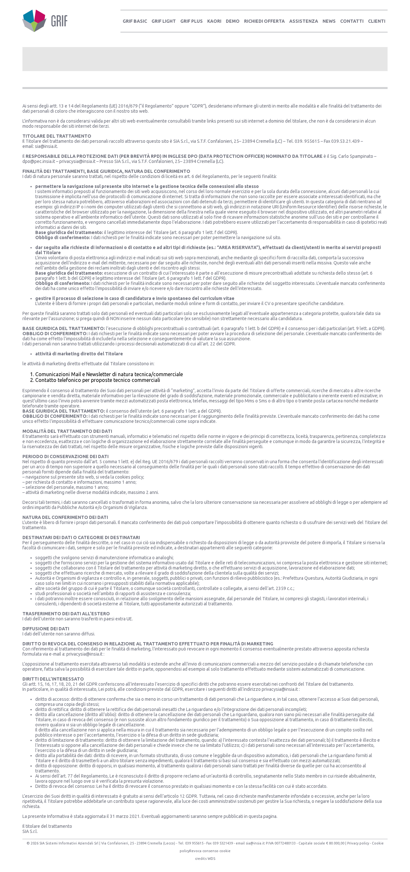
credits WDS (205, 858)
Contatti (352, 21)
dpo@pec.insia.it (38, 161)
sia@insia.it (46, 146)
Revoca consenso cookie (210, 851)
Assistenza (303, 21)
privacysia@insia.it (77, 161)
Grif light (164, 21)
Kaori (214, 21)
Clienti (376, 21)
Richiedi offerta (264, 21)
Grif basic (135, 21)
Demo (233, 21)
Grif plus (191, 21)
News (329, 21)
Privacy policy (358, 843)
